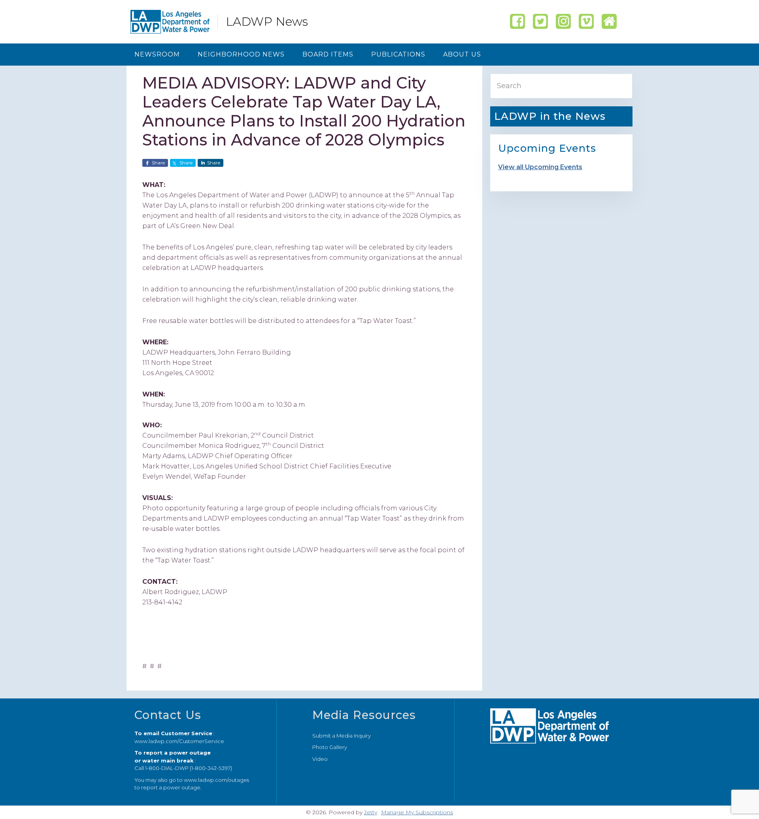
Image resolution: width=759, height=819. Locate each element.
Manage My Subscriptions (417, 812)
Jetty (370, 812)
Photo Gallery (329, 747)
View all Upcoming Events (540, 167)
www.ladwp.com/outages (216, 780)
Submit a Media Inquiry (341, 735)
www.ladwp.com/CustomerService (179, 741)
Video (320, 759)
